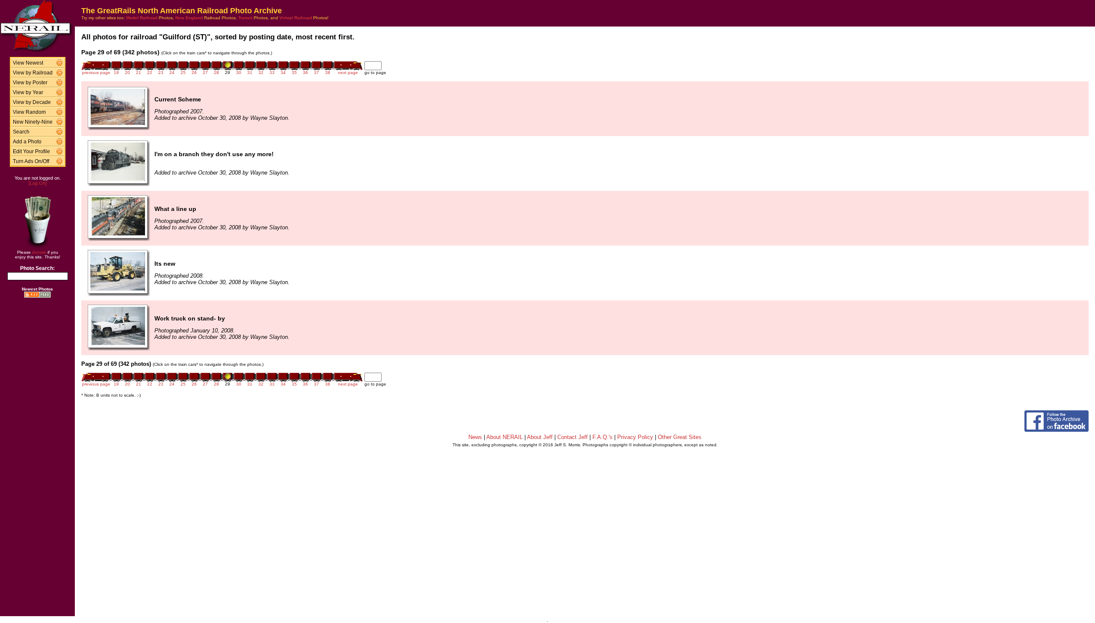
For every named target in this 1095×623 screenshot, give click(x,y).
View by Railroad (33, 72)
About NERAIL (504, 437)
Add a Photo (27, 141)
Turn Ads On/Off (31, 161)
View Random (29, 112)
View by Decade (32, 102)
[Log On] (38, 183)
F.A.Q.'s (602, 437)
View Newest (28, 62)
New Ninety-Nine (33, 122)
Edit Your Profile (31, 151)
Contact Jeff (572, 437)
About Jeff (540, 437)
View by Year (28, 92)
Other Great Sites (679, 437)
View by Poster (30, 82)
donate (39, 252)
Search (21, 131)
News (475, 437)
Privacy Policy (635, 437)
